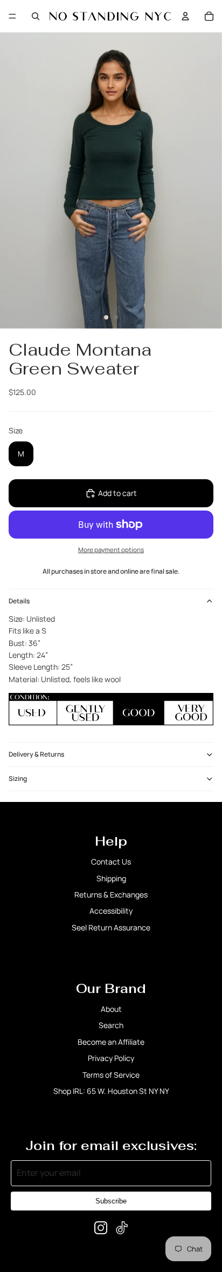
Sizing (18, 778)
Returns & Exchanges (111, 894)
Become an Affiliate (111, 1042)
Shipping (111, 878)
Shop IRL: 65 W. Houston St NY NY (111, 1091)
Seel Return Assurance (111, 927)
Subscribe (111, 1201)
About (111, 1009)
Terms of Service (111, 1075)
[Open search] (35, 16)
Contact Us (111, 861)
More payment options (111, 550)
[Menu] (12, 16)
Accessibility (111, 911)
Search (111, 1025)
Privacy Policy (111, 1058)
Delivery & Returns (36, 754)
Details (19, 601)
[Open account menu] (185, 16)
